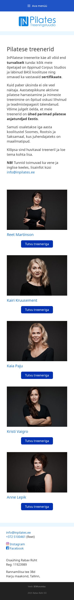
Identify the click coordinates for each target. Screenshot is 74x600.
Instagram (17, 544)
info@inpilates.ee (21, 172)
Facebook (17, 548)
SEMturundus (40, 586)
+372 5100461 (16, 537)
